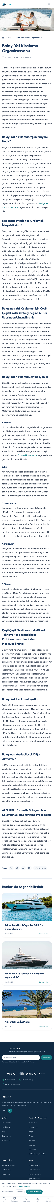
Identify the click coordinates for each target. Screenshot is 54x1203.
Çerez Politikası (35, 1174)
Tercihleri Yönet (7, 1192)
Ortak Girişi (6, 1170)
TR (10, 1111)
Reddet (19, 1192)
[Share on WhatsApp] (23, 868)
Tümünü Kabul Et (34, 1192)
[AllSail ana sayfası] (7, 4)
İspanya (32, 1145)
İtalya (31, 1132)
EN (4, 1111)
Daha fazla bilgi (24, 1186)
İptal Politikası (34, 1179)
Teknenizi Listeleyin (9, 1165)
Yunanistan (33, 1123)
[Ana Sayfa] (3, 38)
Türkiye (32, 1140)
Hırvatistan (33, 1127)
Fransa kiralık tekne (27, 455)
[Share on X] (11, 868)
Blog (3, 1132)
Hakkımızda (6, 1123)
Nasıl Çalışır (6, 1127)
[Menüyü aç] (49, 4)
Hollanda (32, 1149)
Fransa (31, 1136)
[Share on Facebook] (17, 868)
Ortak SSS (6, 1174)
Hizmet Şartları (34, 1165)
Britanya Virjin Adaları (37, 1154)
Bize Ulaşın (6, 1140)
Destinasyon (6, 1136)
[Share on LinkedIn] (29, 868)
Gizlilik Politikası (28, 1062)
